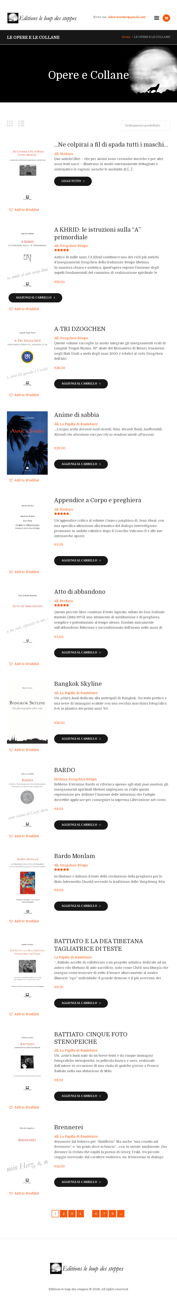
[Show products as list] (22, 123)
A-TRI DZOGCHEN (80, 329)
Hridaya (66, 154)
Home (126, 37)
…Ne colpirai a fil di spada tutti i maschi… (111, 145)
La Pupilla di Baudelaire (79, 424)
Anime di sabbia (76, 415)
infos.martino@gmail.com (127, 17)
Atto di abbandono (79, 592)
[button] (24, 209)
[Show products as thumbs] (11, 123)
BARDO (64, 770)
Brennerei (68, 1127)
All (56, 154)
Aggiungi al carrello (33, 297)
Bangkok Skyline (78, 684)
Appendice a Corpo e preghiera (97, 500)
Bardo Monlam (74, 856)
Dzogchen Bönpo (74, 246)
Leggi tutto (71, 181)
